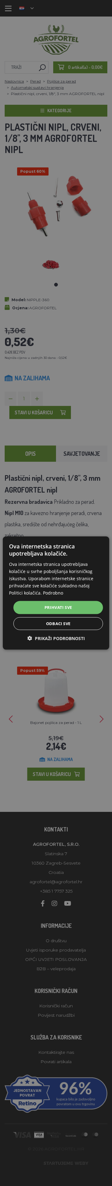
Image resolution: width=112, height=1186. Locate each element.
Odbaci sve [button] (58, 623)
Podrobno (53, 593)
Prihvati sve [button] (58, 607)
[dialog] (56, 593)
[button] (56, 638)
